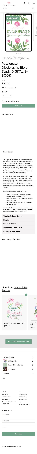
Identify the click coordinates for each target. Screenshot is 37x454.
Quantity (5, 92)
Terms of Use (23, 399)
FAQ (20, 392)
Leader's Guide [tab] (9, 224)
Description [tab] (8, 152)
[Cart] (29, 3)
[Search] (33, 8)
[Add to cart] (32, 119)
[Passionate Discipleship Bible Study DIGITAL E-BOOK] (18, 124)
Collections (9, 57)
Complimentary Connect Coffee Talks (9, 402)
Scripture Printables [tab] (11, 231)
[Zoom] (29, 49)
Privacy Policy (23, 397)
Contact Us (5, 394)
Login (20, 402)
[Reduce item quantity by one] (3, 95)
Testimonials (5, 399)
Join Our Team (6, 397)
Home (3, 57)
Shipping (4, 101)
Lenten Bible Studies (19, 57)
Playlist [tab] (6, 220)
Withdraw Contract (24, 404)
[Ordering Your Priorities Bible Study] (14, 311)
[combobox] (18, 8)
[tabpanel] (18, 184)
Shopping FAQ (23, 394)
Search (4, 392)
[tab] (18, 216)
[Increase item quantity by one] (10, 95)
